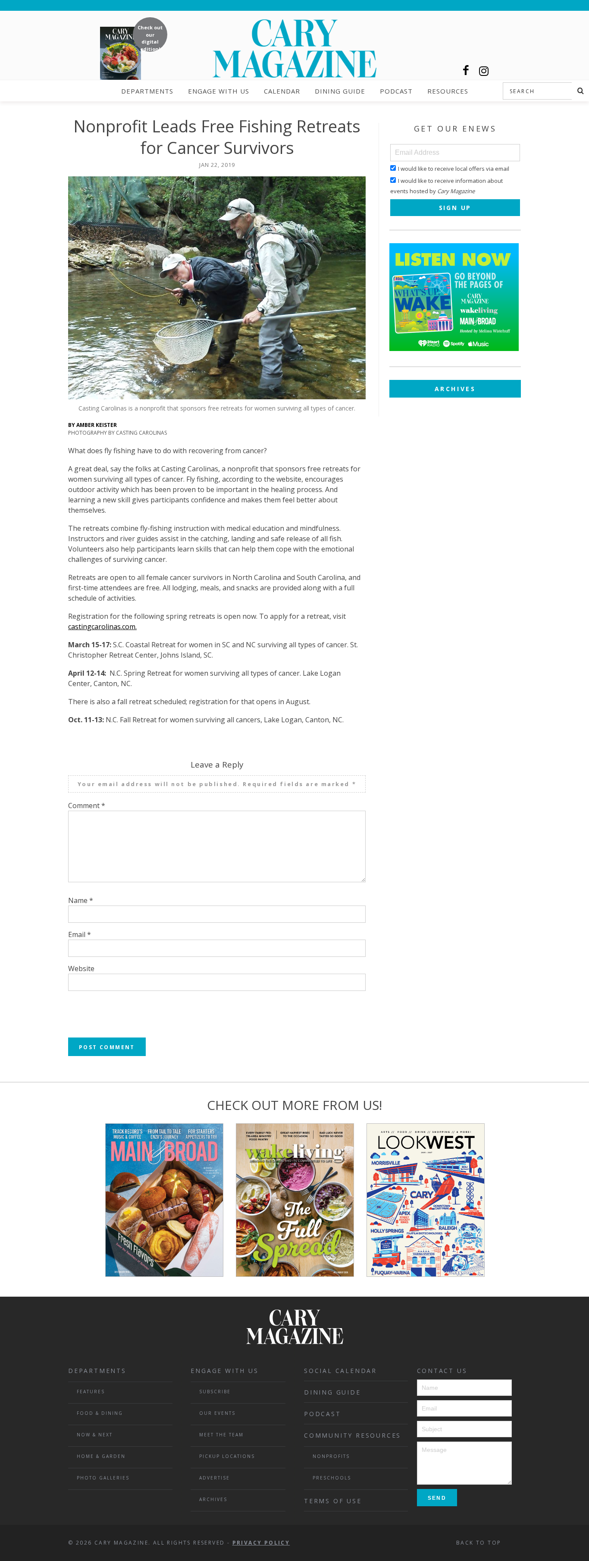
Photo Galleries (103, 1478)
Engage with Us (218, 91)
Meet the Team (221, 1435)
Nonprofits (331, 1456)
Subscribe (215, 1392)
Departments (147, 91)
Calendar (282, 91)
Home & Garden (101, 1456)
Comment (86, 805)
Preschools (332, 1478)
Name (80, 900)
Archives (455, 389)
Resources (447, 91)
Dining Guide (340, 91)
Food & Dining (100, 1413)
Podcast (396, 91)
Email (79, 934)
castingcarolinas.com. (102, 626)
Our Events (217, 1413)
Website (81, 968)
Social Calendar (340, 1371)
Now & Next (95, 1435)
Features (91, 1392)
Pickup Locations (227, 1456)
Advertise (214, 1478)
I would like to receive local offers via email (453, 168)
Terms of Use (333, 1501)
